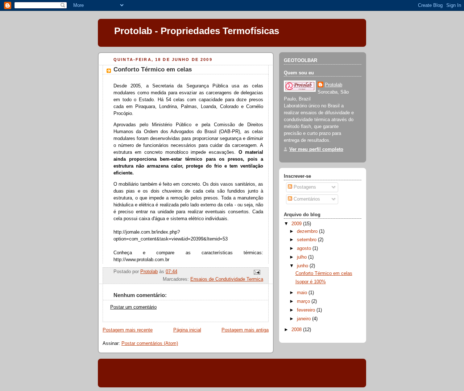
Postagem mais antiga (245, 330)
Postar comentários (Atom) (149, 343)
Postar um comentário (133, 307)
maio (302, 292)
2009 (297, 223)
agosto (304, 248)
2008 (297, 329)
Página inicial (187, 330)
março (304, 301)
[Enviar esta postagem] (256, 271)
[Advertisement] (188, 372)
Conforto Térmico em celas (323, 273)
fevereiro (306, 310)
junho (303, 265)
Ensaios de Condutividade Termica (226, 279)
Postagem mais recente (128, 330)
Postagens (304, 187)
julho (302, 257)
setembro (307, 239)
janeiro (304, 318)
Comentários (306, 199)
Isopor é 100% (310, 281)
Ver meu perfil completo (316, 149)
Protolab (333, 84)
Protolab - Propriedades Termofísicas (196, 30)
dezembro (308, 231)
